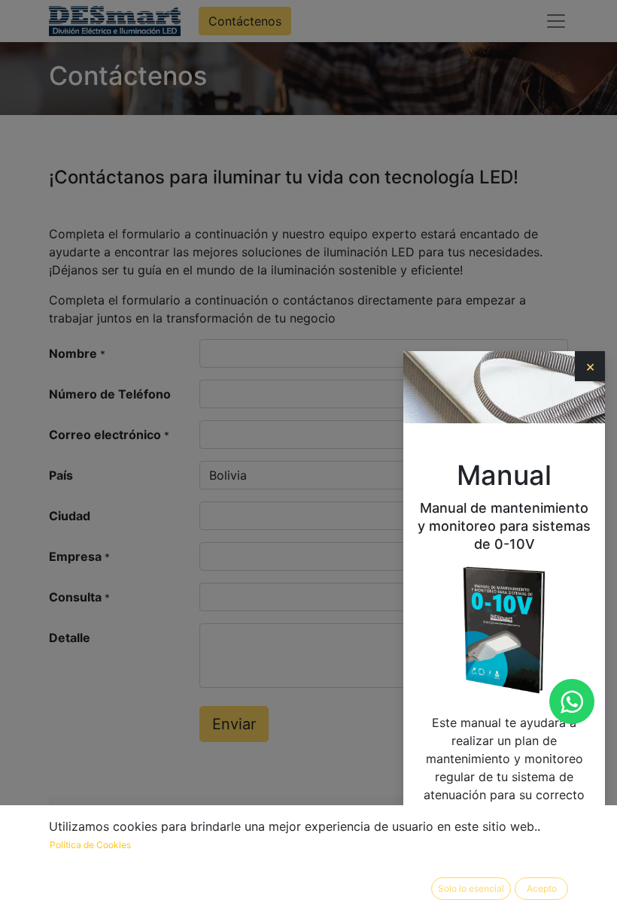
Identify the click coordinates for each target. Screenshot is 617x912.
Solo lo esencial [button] (471, 888)
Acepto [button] (542, 888)
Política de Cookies (90, 844)
